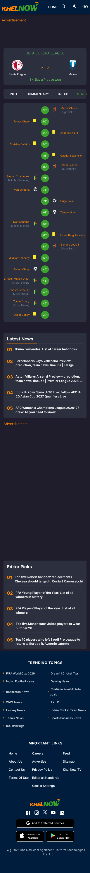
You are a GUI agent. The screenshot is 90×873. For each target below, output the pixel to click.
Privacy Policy (42, 769)
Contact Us (17, 769)
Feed (66, 753)
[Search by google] (63, 7)
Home (13, 753)
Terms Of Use (19, 777)
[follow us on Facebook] (28, 812)
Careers (37, 753)
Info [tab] (13, 94)
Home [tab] (53, 7)
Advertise (39, 761)
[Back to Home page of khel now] (20, 7)
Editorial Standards (45, 777)
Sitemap (69, 761)
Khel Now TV (72, 769)
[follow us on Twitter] (45, 812)
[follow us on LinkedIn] (62, 812)
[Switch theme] (74, 6)
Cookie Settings (43, 786)
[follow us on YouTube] (53, 812)
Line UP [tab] (62, 94)
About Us (15, 761)
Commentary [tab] (38, 94)
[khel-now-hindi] (85, 7)
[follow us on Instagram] (36, 812)
